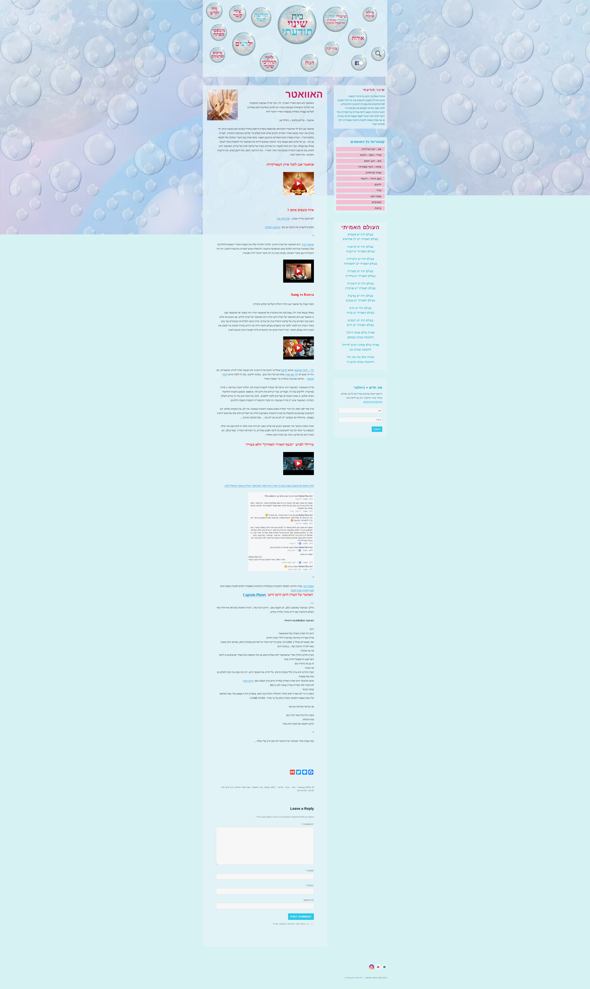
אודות (358, 38)
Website (309, 900)
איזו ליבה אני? (283, 218)
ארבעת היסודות (272, 227)
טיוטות (378, 208)
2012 (273, 787)
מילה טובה (370, 14)
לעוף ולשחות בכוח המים (302, 590)
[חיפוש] (378, 53)
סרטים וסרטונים (217, 54)
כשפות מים (308, 586)
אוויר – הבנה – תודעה (370, 155)
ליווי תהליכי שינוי (269, 62)
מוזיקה (331, 48)
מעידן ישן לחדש (373, 172)
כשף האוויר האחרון (242, 787)
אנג (261, 787)
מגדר (378, 190)
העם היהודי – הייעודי (371, 178)
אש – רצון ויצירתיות (371, 149)
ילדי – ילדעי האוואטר (304, 370)
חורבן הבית (248, 680)
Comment (307, 824)
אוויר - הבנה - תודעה (286, 787)
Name (310, 871)
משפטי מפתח (218, 32)
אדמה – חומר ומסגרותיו (369, 167)
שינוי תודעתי (370, 978)
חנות (309, 62)
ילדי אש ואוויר (291, 374)
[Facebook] (359, 62)
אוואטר (267, 787)
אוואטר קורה (308, 244)
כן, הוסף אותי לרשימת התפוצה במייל (291, 924)
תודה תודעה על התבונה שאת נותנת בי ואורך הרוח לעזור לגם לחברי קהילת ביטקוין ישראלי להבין (269, 485)
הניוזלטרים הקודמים (373, 402)
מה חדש (214, 11)
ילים (244, 43)
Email (309, 885)
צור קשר (237, 13)
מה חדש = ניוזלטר (368, 387)
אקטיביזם (376, 202)
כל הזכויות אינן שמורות (353, 978)
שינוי (297, 25)
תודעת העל (302, 790)
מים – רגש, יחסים (372, 161)
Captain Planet (254, 595)
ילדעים (284, 370)
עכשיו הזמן (376, 196)
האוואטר (255, 787)
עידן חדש (230, 787)
